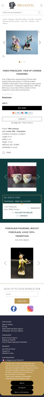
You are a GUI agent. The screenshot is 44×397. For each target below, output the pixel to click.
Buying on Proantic (9, 340)
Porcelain (31, 19)
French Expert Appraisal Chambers (14, 342)
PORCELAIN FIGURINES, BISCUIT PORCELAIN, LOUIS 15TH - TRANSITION (22, 232)
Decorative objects (21, 19)
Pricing (4, 327)
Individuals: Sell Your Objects (12, 331)
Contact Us (6, 351)
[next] (38, 177)
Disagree (22, 388)
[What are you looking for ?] (39, 12)
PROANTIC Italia (7, 353)
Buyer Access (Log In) (9, 338)
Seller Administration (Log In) (12, 329)
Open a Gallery (7, 324)
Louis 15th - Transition (28, 21)
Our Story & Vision (8, 349)
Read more (7, 97)
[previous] (6, 177)
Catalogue (11, 19)
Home (4, 19)
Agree (22, 383)
